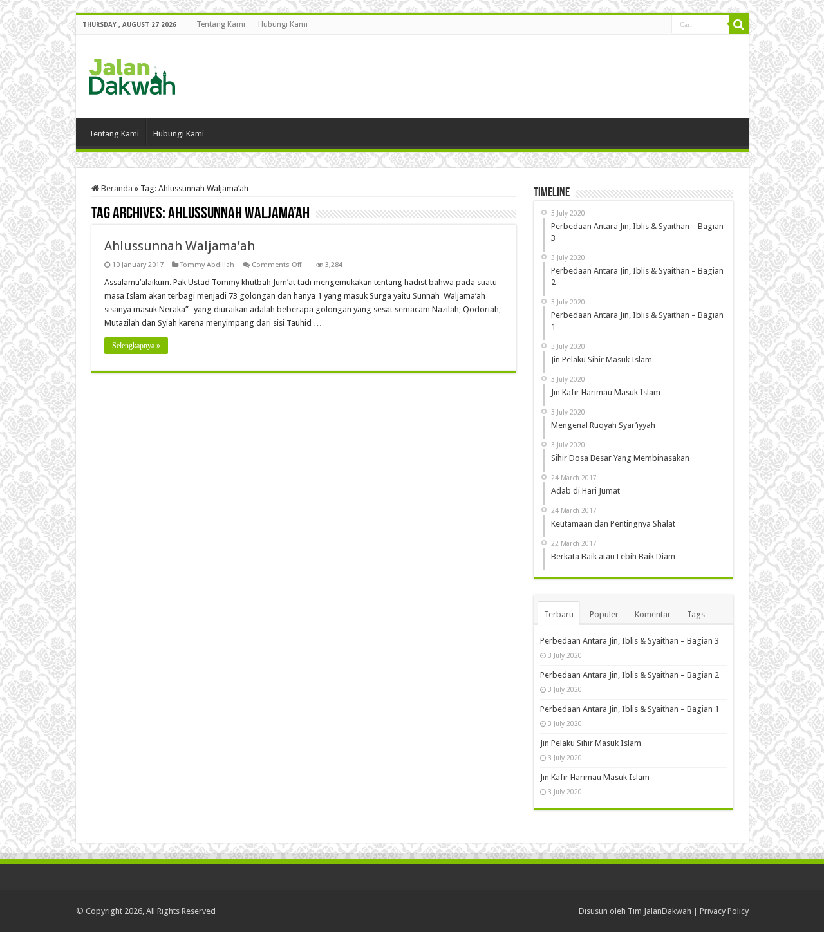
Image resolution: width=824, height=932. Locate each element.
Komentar (653, 614)
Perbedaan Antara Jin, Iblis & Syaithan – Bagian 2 (629, 675)
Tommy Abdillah (207, 265)
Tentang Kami (220, 24)
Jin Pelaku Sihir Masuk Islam (590, 743)
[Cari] (739, 24)
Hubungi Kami (283, 24)
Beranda (116, 188)
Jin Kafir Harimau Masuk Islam (595, 777)
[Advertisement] (504, 77)
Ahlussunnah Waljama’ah (179, 246)
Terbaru (559, 614)
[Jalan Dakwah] (147, 74)
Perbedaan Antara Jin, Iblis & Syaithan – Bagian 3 (629, 641)
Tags (696, 614)
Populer (604, 614)
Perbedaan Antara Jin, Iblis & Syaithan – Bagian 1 (629, 709)
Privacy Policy (724, 911)
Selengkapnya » (136, 345)
